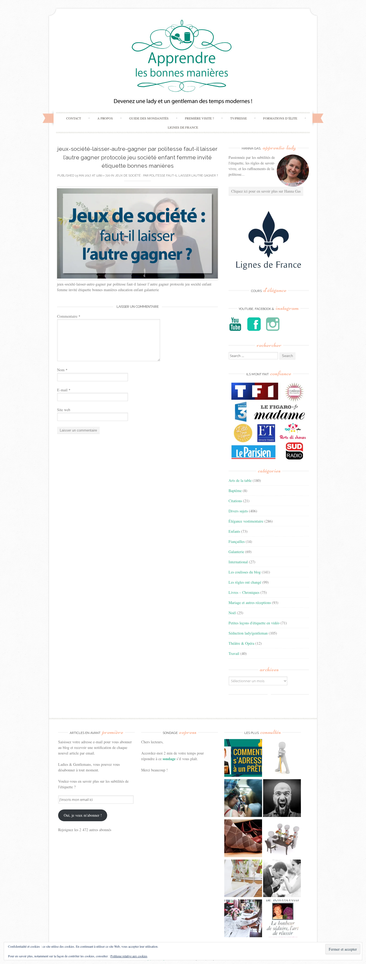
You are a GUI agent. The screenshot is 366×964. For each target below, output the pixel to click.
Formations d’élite (280, 118)
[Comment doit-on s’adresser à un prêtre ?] (243, 758)
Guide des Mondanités (149, 118)
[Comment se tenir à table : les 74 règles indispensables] (282, 838)
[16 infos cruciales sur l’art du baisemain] (282, 879)
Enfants (234, 531)
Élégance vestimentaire (246, 521)
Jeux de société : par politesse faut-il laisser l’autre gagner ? (166, 175)
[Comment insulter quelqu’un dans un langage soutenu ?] (282, 798)
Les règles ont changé (245, 582)
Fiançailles (237, 541)
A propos (105, 118)
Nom (62, 369)
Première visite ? (199, 118)
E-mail (63, 389)
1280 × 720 (103, 175)
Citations (235, 500)
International (238, 561)
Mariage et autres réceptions (250, 602)
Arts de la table (240, 480)
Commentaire (68, 316)
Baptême (235, 490)
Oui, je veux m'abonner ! (83, 815)
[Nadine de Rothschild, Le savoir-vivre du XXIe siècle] (282, 919)
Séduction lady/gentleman (248, 633)
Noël (232, 612)
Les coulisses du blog (245, 572)
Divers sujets (238, 510)
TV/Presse (238, 118)
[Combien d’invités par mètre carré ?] (243, 798)
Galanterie (236, 551)
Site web (63, 409)
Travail (234, 653)
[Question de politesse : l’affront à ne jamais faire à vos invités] (243, 838)
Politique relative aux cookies (128, 956)
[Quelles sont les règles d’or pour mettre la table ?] (243, 919)
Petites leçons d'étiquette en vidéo (254, 622)
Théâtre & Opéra (241, 643)
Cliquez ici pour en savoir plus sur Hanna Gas (266, 191)
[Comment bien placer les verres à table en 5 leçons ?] (243, 879)
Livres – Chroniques (244, 592)
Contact (73, 118)
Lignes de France (183, 127)
